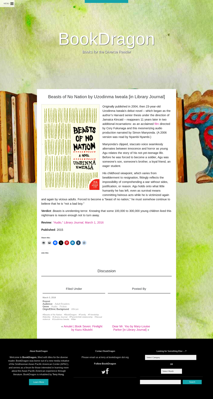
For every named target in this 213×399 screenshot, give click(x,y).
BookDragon (106, 38)
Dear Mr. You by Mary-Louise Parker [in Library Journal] (131, 328)
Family (83, 314)
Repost (46, 301)
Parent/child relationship (82, 317)
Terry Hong (58, 374)
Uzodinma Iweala (61, 319)
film (156, 123)
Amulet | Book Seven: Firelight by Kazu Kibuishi (83, 328)
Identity (47, 317)
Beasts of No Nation (53, 314)
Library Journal (60, 317)
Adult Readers (62, 304)
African (75, 309)
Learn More (38, 382)
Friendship (94, 314)
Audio (54, 306)
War (74, 319)
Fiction (63, 306)
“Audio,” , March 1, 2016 (78, 222)
